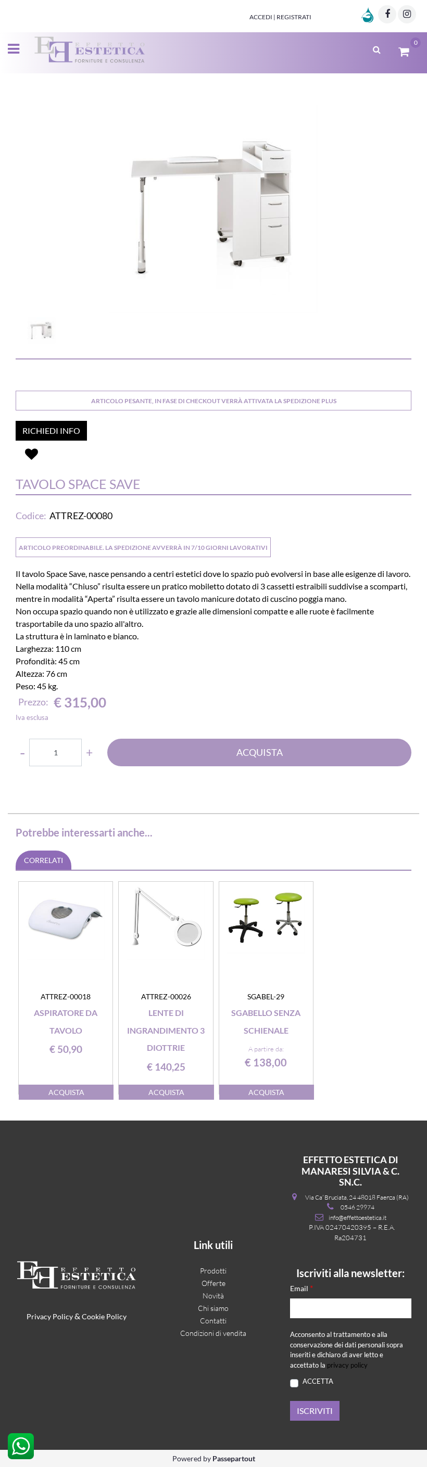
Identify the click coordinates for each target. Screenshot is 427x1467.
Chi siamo (213, 1308)
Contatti (213, 1320)
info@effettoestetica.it (357, 1217)
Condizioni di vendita (213, 1333)
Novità (213, 1295)
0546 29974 (357, 1207)
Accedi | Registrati (280, 17)
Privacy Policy (50, 1316)
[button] (213, 209)
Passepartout (233, 1458)
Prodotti (213, 1270)
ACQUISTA (259, 752)
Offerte (213, 1283)
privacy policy (347, 1365)
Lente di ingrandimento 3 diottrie (166, 1030)
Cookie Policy (104, 1316)
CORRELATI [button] (43, 860)
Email (301, 1288)
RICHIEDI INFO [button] (51, 430)
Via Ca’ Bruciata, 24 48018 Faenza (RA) (357, 1197)
